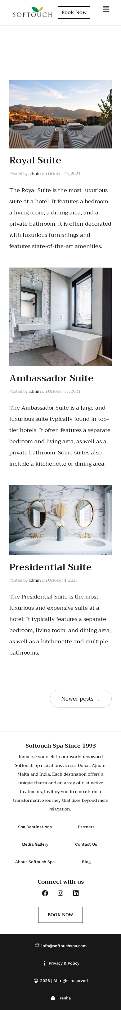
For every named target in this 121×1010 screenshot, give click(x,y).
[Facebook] (45, 893)
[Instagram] (60, 893)
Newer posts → (81, 699)
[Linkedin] (76, 893)
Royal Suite (35, 160)
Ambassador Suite (51, 378)
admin (35, 173)
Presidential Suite (50, 567)
